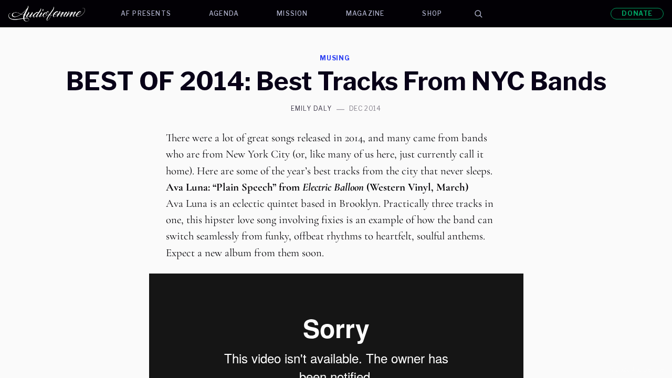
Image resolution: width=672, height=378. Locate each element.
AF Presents (146, 13)
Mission (292, 13)
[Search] (478, 13)
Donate (637, 13)
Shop (432, 13)
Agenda (224, 13)
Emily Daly (311, 109)
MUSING (335, 58)
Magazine (365, 13)
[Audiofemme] (55, 13)
